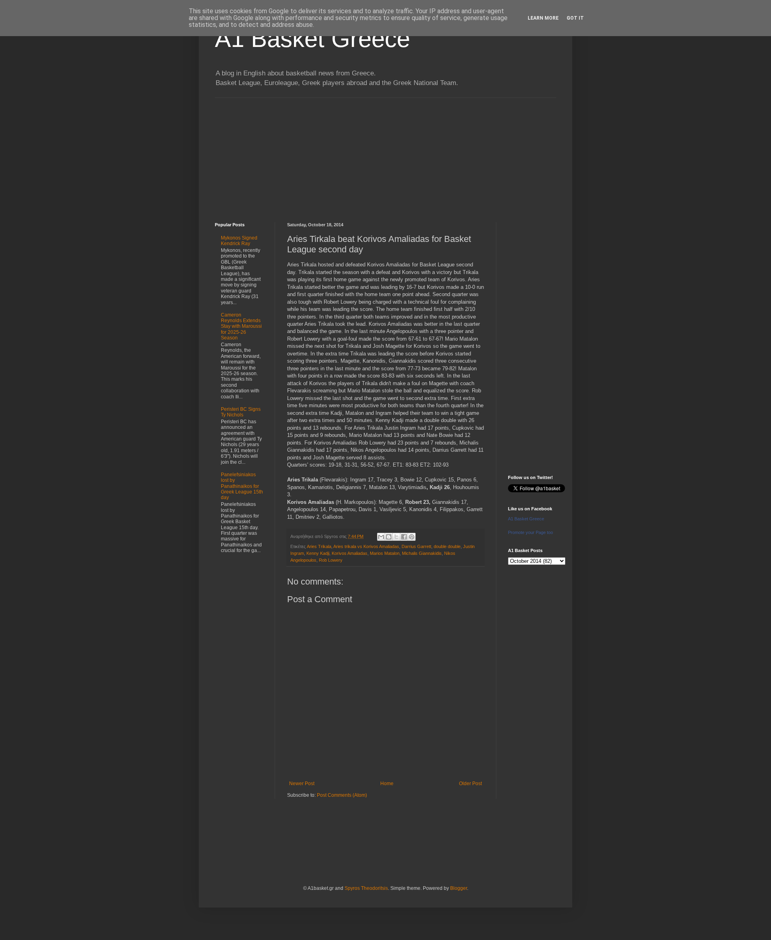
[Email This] (381, 537)
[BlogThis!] (389, 537)
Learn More (543, 18)
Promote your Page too (530, 532)
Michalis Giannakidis (422, 553)
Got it (575, 18)
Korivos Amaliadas (349, 553)
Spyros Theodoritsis (366, 888)
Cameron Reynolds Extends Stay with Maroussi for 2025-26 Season (241, 326)
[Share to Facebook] (404, 537)
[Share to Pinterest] (412, 537)
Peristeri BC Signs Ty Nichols (241, 412)
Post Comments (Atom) (342, 795)
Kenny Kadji (317, 553)
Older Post (470, 783)
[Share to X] (396, 537)
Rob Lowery (331, 560)
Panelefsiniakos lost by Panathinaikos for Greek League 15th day (242, 486)
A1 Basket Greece (312, 38)
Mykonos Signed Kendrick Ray (239, 240)
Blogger (458, 888)
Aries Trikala (319, 546)
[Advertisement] (385, 154)
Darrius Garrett (416, 546)
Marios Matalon (385, 553)
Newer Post (301, 783)
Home (387, 783)
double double (447, 546)
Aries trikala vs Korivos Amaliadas (366, 546)
